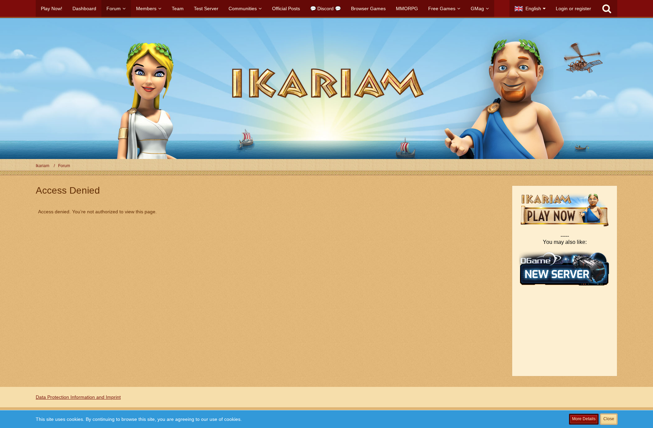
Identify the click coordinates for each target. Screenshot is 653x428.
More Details (584, 418)
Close (608, 418)
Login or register (573, 8)
